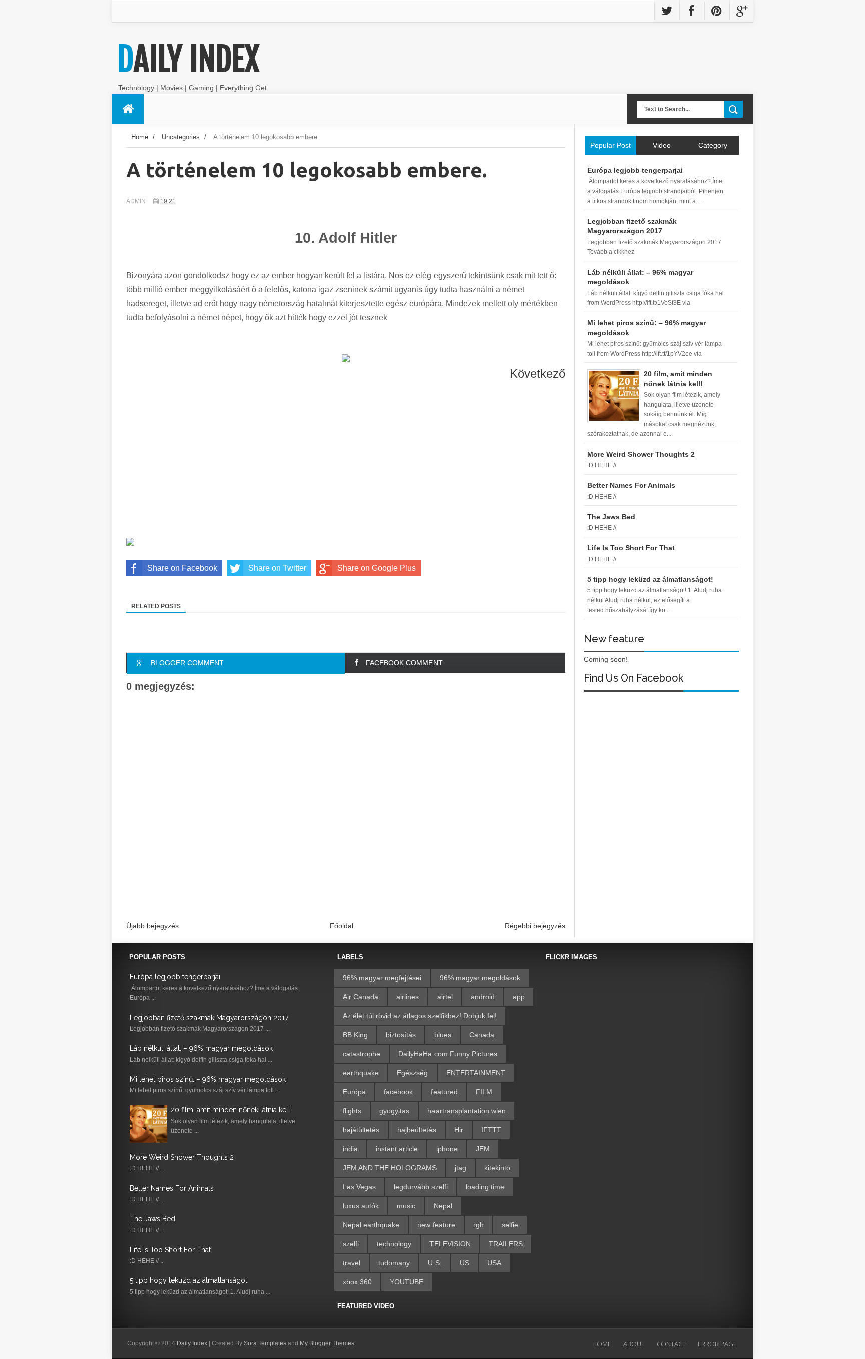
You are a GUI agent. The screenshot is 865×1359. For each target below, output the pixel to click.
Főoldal (341, 926)
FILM (484, 1092)
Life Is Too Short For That (170, 1250)
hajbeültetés (416, 1130)
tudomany (394, 1263)
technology (394, 1244)
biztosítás (401, 1035)
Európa (354, 1092)
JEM (483, 1149)
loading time (485, 1187)
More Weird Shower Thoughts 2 (182, 1157)
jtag (460, 1168)
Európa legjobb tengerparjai (175, 977)
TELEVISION (450, 1244)
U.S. (435, 1263)
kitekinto (497, 1168)
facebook (398, 1092)
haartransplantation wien (466, 1111)
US (464, 1263)
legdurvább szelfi (421, 1187)
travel (351, 1263)
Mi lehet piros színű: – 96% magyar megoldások (208, 1079)
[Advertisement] (345, 466)
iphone (447, 1149)
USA (494, 1263)
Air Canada (360, 997)
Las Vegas (359, 1187)
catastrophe (361, 1054)
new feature (436, 1225)
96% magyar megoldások (480, 978)
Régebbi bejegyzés (535, 926)
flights (352, 1111)
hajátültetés (361, 1130)
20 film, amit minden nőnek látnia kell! (231, 1110)
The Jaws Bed (152, 1219)
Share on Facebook (182, 568)
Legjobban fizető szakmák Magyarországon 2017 (209, 1018)
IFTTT (491, 1130)
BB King (355, 1035)
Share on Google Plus (376, 568)
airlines (407, 997)
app (519, 997)
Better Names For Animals (172, 1188)
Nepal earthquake (371, 1225)
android (483, 997)
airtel (445, 997)
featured (444, 1092)
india (350, 1149)
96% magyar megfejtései (382, 978)
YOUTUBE (406, 1282)
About (634, 1343)
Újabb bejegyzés (152, 926)
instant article (397, 1149)
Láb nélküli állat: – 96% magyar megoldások (201, 1048)
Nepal (443, 1206)
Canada (481, 1035)
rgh (478, 1225)
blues (442, 1035)
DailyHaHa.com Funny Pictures (447, 1054)
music (406, 1206)
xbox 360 (357, 1282)
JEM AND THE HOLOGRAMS (390, 1168)
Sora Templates (265, 1343)
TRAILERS (506, 1244)
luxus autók (361, 1206)
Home (139, 137)
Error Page (717, 1343)
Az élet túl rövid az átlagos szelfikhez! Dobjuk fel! (420, 1016)
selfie (510, 1225)
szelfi (351, 1244)
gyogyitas (394, 1111)
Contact (671, 1343)
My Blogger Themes (327, 1343)
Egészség (412, 1073)
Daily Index (188, 59)
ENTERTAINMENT (475, 1073)
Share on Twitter (277, 568)
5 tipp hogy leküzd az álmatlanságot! (189, 1280)
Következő (537, 373)
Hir (458, 1130)
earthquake (361, 1073)
